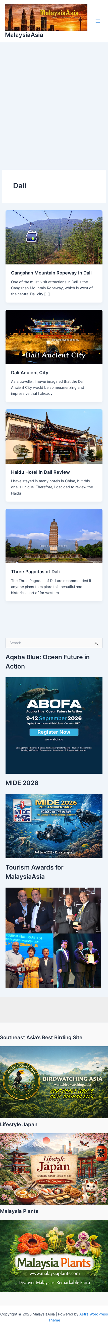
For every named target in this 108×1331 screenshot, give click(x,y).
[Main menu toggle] (97, 21)
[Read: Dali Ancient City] (54, 336)
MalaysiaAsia (24, 34)
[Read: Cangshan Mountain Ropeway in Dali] (54, 237)
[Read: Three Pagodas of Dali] (54, 536)
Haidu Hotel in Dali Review (40, 472)
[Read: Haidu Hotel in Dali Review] (54, 436)
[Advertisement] (54, 99)
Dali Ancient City (29, 372)
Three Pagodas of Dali (35, 571)
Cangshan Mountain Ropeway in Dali (51, 272)
